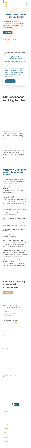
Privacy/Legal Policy (9, 313)
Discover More (10, 81)
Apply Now (8, 293)
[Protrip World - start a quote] (15, 324)
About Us (6, 311)
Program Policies (8, 315)
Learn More (8, 32)
